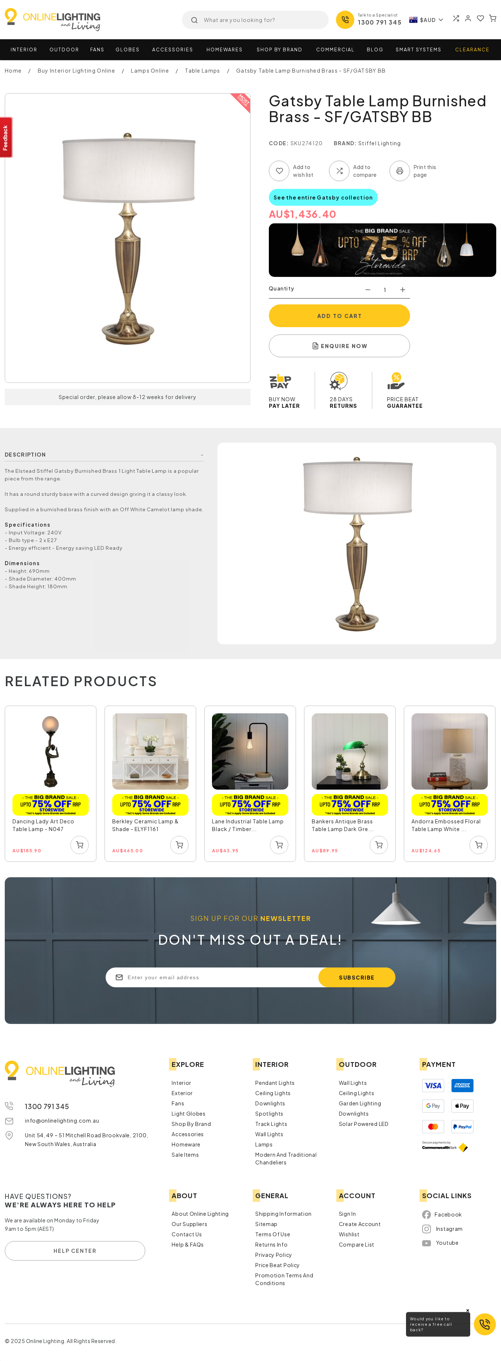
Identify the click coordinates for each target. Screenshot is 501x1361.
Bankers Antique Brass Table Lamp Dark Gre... (343, 825)
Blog (375, 49)
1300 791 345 (380, 22)
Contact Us (187, 1234)
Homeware (186, 1144)
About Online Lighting (200, 1213)
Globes (128, 49)
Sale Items (185, 1154)
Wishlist (349, 1234)
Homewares (224, 49)
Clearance (472, 49)
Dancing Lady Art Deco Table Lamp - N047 (43, 825)
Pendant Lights (275, 1082)
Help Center (75, 1250)
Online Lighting (52, 19)
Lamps (264, 1144)
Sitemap (266, 1224)
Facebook (448, 1214)
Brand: (345, 143)
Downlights (270, 1103)
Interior (24, 49)
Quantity (281, 288)
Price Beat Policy (277, 1265)
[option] (51, 784)
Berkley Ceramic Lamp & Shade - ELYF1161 (145, 825)
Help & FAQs (188, 1244)
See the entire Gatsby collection (323, 197)
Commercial (335, 49)
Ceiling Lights (273, 1093)
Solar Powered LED (364, 1123)
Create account (360, 1224)
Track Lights (271, 1123)
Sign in (347, 1213)
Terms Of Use (272, 1234)
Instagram (449, 1228)
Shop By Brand (191, 1123)
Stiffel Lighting (379, 143)
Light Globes (188, 1113)
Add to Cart (339, 315)
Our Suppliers (189, 1224)
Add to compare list (339, 171)
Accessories (172, 49)
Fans (97, 49)
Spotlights (269, 1113)
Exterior (182, 1093)
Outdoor (64, 49)
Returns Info (271, 1244)
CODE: (279, 143)
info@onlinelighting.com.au (62, 1120)
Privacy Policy (273, 1254)
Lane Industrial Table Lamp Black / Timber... (248, 825)
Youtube (447, 1242)
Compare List (356, 1244)
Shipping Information (283, 1213)
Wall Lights (269, 1134)
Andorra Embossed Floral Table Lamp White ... (446, 825)
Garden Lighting (360, 1103)
